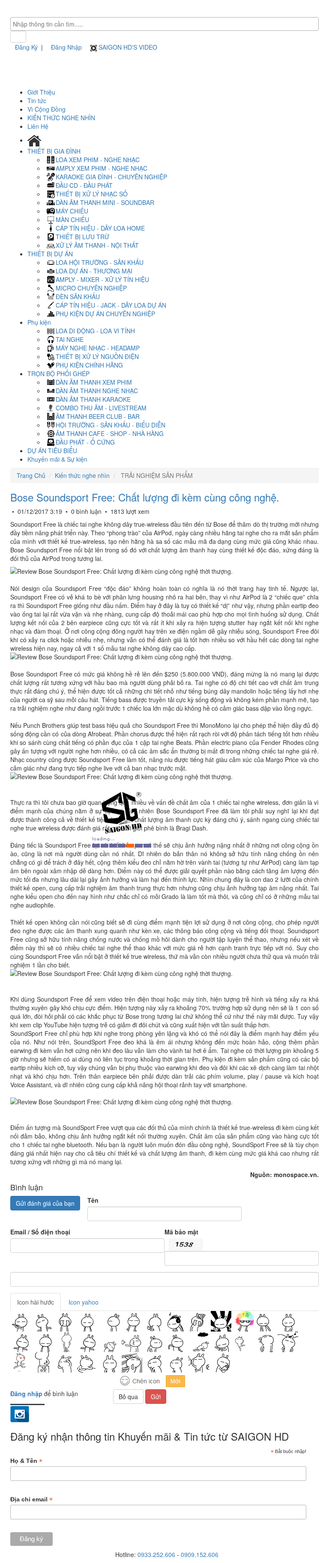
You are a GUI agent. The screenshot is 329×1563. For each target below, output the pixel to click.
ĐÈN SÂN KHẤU (78, 296)
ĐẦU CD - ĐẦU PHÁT (84, 185)
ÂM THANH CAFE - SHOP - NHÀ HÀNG (110, 433)
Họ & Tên (26, 1461)
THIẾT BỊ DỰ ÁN (51, 253)
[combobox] (164, 24)
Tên (93, 1200)
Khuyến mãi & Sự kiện (57, 459)
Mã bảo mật (181, 1232)
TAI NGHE (70, 339)
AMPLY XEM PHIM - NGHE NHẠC (101, 168)
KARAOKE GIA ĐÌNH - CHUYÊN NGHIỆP (111, 176)
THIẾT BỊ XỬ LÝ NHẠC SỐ (92, 194)
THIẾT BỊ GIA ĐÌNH (54, 151)
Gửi (156, 1396)
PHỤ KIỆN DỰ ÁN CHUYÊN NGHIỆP (105, 313)
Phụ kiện (40, 322)
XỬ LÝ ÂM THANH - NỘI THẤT (97, 245)
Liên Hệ (37, 126)
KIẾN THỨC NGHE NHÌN (61, 117)
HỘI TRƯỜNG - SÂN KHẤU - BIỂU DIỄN (110, 425)
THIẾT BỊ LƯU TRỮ (82, 236)
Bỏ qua (128, 1396)
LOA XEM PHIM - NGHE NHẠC (98, 159)
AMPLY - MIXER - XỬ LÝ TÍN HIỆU (102, 279)
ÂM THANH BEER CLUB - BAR (98, 416)
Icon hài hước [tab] (35, 1302)
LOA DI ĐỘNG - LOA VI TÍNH (95, 330)
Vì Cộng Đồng (46, 109)
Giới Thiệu (41, 92)
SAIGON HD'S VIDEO (127, 47)
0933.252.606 (156, 1554)
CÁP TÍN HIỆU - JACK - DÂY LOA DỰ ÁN (111, 305)
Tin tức (36, 100)
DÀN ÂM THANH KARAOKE (93, 399)
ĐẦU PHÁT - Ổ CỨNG (85, 442)
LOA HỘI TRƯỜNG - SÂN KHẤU (100, 262)
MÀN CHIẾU (72, 219)
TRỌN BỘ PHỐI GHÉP (59, 373)
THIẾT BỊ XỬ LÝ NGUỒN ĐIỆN (97, 356)
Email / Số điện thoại (40, 1232)
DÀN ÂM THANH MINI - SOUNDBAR (105, 202)
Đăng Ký (26, 47)
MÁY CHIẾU (72, 211)
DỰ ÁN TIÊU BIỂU (52, 450)
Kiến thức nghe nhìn (82, 475)
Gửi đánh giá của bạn (45, 1203)
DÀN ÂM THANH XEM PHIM (94, 382)
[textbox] (166, 24)
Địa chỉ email (31, 1499)
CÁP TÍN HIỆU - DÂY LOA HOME (100, 228)
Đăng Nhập (66, 47)
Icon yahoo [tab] (84, 1302)
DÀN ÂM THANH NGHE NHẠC (97, 390)
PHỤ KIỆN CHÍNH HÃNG (89, 365)
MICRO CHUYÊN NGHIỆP (91, 288)
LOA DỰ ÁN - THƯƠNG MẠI (94, 271)
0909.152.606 (199, 1554)
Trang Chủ (31, 475)
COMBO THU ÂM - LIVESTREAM (101, 407)
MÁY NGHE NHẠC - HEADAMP (98, 348)
